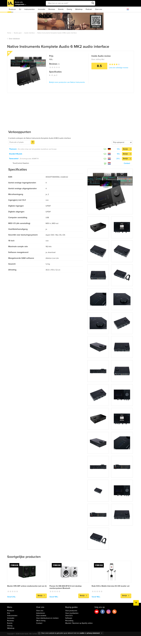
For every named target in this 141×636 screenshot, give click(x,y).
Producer (12, 9)
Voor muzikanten (71, 613)
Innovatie (41, 9)
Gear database (14, 39)
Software (68, 618)
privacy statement (93, 633)
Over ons (98, 9)
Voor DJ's (69, 615)
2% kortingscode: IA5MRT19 (29, 159)
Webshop (78, 9)
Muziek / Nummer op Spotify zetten (79, 623)
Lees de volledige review (118, 68)
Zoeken (93, 3)
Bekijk (125, 149)
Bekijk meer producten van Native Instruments (67, 82)
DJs (8, 613)
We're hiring (40, 621)
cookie (82, 633)
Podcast (89, 9)
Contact (127, 163)
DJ (20, 9)
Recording (69, 621)
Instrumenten (29, 9)
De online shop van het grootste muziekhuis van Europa (37, 149)
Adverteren (40, 613)
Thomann (13, 149)
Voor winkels (41, 615)
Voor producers (71, 611)
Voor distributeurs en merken (47, 618)
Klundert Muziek (15, 154)
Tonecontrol (13, 158)
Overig (69, 9)
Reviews (51, 9)
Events (60, 9)
